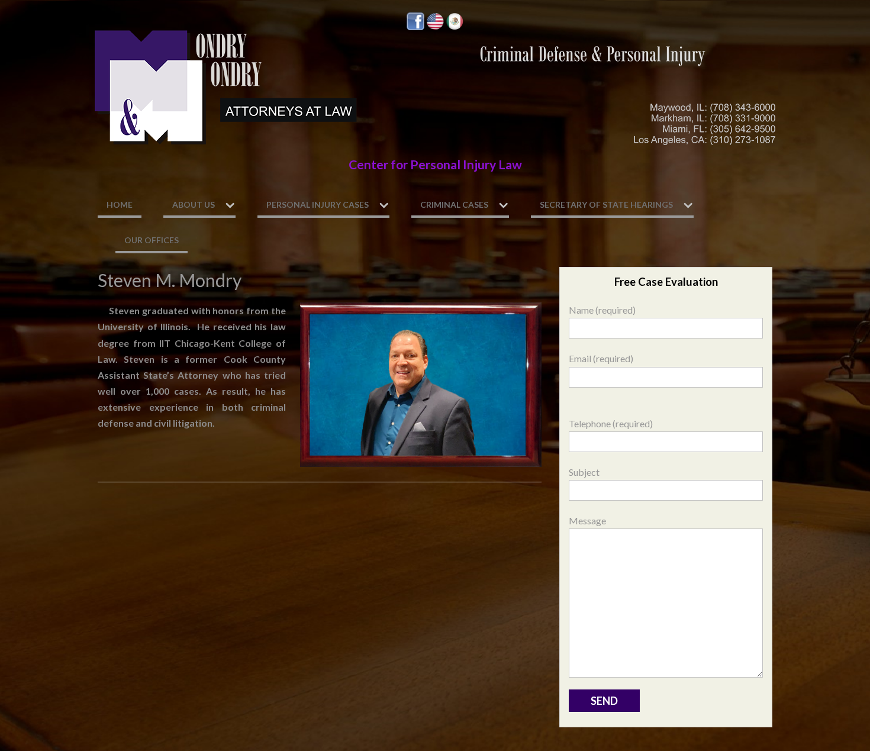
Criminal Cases (454, 204)
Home (120, 204)
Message (587, 520)
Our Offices (151, 240)
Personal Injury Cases (317, 204)
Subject (584, 472)
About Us (193, 204)
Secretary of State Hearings (606, 204)
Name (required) (602, 309)
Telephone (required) (611, 423)
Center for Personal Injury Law (435, 164)
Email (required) (601, 358)
